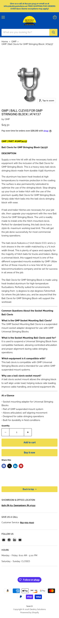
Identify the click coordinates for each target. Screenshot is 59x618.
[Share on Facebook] (4, 466)
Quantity (6, 426)
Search (29, 606)
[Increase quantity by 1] (28, 432)
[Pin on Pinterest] (21, 466)
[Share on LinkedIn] (15, 466)
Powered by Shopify (29, 612)
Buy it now (29, 452)
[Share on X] (9, 466)
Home (5, 41)
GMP (13, 41)
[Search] (53, 32)
